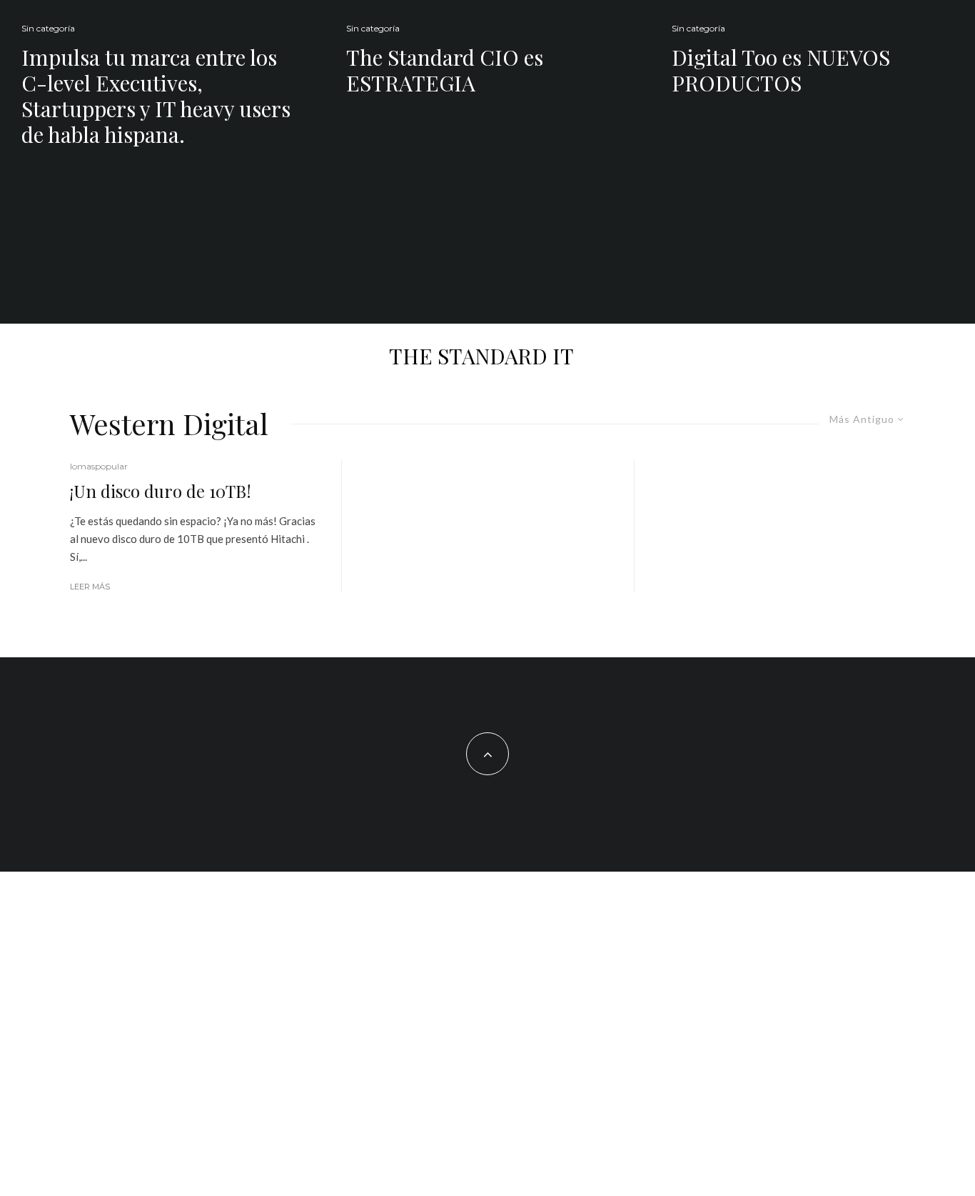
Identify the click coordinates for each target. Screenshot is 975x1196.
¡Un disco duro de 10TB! (160, 491)
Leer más (90, 587)
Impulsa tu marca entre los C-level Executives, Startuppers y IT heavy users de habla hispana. (156, 95)
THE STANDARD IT (481, 356)
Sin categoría (48, 28)
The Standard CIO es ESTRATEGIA (444, 70)
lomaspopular (99, 466)
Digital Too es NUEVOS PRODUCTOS (781, 70)
